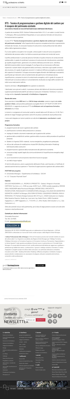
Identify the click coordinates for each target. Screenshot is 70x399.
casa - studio (22, 344)
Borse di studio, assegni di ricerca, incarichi (42, 339)
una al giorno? (37, 310)
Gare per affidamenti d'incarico (43, 345)
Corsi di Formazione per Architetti (8, 338)
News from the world (8, 358)
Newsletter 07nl (39, 358)
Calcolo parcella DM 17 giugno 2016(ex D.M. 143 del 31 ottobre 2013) (59, 344)
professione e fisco (23, 353)
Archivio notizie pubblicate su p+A (10, 350)
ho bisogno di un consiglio (25, 337)
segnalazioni (28, 389)
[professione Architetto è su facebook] (60, 316)
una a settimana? (35, 315)
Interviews (5, 370)
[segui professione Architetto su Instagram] (55, 316)
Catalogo (5, 356)
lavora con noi (46, 389)
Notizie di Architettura (8, 343)
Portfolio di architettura (41, 352)
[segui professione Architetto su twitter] (50, 321)
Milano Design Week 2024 (58, 374)
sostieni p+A (36, 389)
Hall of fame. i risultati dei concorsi (9, 363)
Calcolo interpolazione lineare (59, 362)
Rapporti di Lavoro (40, 350)
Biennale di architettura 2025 (59, 370)
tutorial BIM (55, 364)
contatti (64, 389)
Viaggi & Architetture (8, 345)
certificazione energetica (25, 351)
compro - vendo (23, 342)
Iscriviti (40, 320)
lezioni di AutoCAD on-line (26, 361)
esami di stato (22, 346)
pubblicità (20, 389)
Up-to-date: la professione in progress (10, 367)
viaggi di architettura (24, 339)
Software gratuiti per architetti (26, 365)
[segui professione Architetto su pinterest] (55, 321)
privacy (53, 389)
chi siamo (13, 389)
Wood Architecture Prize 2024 (59, 376)
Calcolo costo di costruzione (59, 360)
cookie (59, 389)
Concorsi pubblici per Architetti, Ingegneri (41, 335)
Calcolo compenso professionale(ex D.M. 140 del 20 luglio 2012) (58, 349)
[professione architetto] (16, 3)
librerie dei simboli (23, 363)
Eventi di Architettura (8, 335)
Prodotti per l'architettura (9, 372)
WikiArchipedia (39, 367)
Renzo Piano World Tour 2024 (59, 372)
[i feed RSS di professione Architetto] (50, 316)
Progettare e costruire (8, 360)
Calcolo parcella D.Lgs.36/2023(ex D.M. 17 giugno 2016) (58, 339)
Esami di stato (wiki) (40, 370)
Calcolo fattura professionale (59, 335)
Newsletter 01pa (40, 360)
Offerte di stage (39, 348)
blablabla (21, 349)
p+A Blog (5, 353)
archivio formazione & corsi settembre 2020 (15, 298)
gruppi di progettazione (25, 335)
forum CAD (22, 359)
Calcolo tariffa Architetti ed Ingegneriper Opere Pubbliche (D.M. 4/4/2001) (58, 355)
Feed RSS (38, 362)
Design (4, 348)
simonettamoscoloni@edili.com (20, 221)
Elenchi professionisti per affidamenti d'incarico (42, 342)
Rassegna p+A (6, 374)
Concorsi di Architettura (8, 341)
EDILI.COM (12, 225)
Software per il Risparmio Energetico (25, 368)
